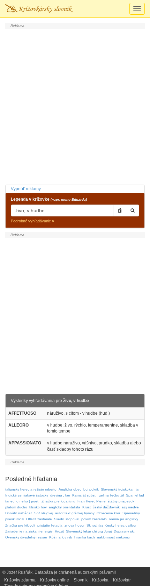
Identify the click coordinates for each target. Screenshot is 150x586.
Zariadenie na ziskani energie (29, 531)
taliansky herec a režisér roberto (31, 489)
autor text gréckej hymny (75, 513)
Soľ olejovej (43, 513)
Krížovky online (54, 580)
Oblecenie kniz (108, 513)
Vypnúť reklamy (26, 188)
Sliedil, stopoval (66, 519)
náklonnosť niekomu (113, 537)
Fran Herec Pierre (91, 501)
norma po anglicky (123, 519)
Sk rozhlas (95, 525)
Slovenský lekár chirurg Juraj (89, 531)
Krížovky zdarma (20, 580)
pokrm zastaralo (94, 519)
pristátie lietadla (49, 525)
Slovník (81, 580)
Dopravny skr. (124, 531)
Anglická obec (70, 489)
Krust (86, 507)
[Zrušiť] (119, 210)
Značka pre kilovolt (20, 525)
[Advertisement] (75, 106)
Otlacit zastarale (39, 519)
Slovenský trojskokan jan (121, 489)
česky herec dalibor (120, 525)
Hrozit (59, 531)
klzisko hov (38, 507)
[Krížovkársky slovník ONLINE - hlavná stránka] (39, 8)
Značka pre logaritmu (58, 501)
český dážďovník (106, 507)
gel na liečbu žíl (111, 495)
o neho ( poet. (27, 501)
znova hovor (74, 525)
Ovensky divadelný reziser (26, 537)
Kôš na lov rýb (60, 537)
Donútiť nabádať (18, 513)
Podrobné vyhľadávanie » (32, 221)
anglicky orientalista (64, 507)
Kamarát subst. (84, 495)
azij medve (130, 507)
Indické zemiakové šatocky (26, 495)
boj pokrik (91, 489)
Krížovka (100, 580)
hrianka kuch (84, 537)
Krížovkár (122, 580)
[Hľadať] (132, 210)
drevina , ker (60, 495)
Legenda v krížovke (49, 199)
